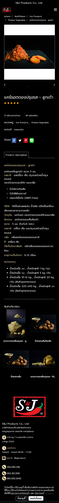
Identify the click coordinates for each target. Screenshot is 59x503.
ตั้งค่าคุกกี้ (21, 498)
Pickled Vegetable (40, 122)
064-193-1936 (13, 473)
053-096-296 (13, 466)
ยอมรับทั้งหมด (36, 498)
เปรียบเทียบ (33, 115)
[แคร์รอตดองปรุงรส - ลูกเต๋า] (29, 52)
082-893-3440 (14, 478)
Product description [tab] (16, 155)
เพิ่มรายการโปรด (13, 115)
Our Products (22, 122)
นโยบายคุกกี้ (39, 493)
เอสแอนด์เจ (19, 129)
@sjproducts (20, 458)
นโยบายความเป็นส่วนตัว (20, 493)
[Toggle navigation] (55, 10)
